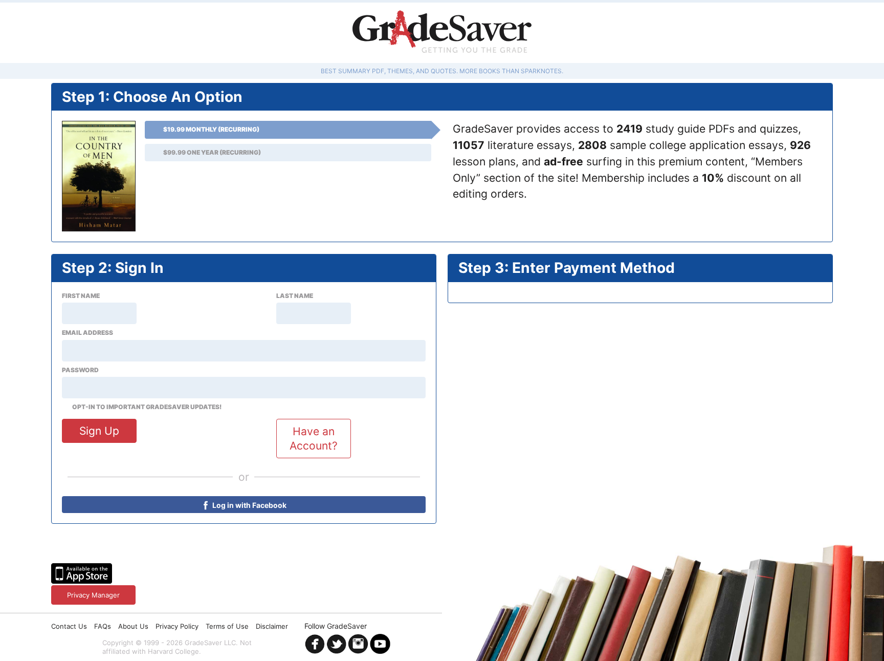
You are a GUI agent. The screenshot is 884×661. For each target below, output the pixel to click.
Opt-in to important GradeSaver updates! (147, 407)
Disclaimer (272, 626)
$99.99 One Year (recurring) (212, 152)
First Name (81, 296)
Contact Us (69, 626)
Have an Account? (314, 438)
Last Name (294, 296)
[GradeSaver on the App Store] (81, 573)
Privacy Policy (177, 626)
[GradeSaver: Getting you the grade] (442, 32)
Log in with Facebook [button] (248, 505)
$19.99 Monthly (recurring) (211, 129)
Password (80, 370)
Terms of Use (227, 626)
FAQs (102, 626)
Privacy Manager (93, 595)
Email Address (87, 332)
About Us (133, 626)
